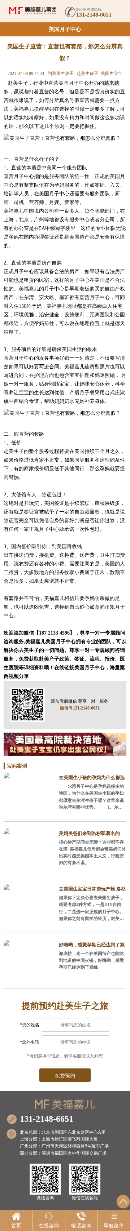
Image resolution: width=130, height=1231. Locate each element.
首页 (16, 1225)
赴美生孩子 (87, 73)
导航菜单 (114, 1225)
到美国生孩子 (61, 73)
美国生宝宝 (111, 73)
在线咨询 (49, 1225)
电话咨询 (81, 1225)
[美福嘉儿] (32, 10)
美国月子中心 (65, 29)
